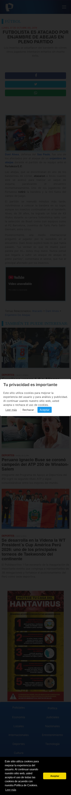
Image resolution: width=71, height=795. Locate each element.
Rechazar (28, 409)
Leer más (11, 409)
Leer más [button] (10, 789)
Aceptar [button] (54, 776)
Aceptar (45, 409)
